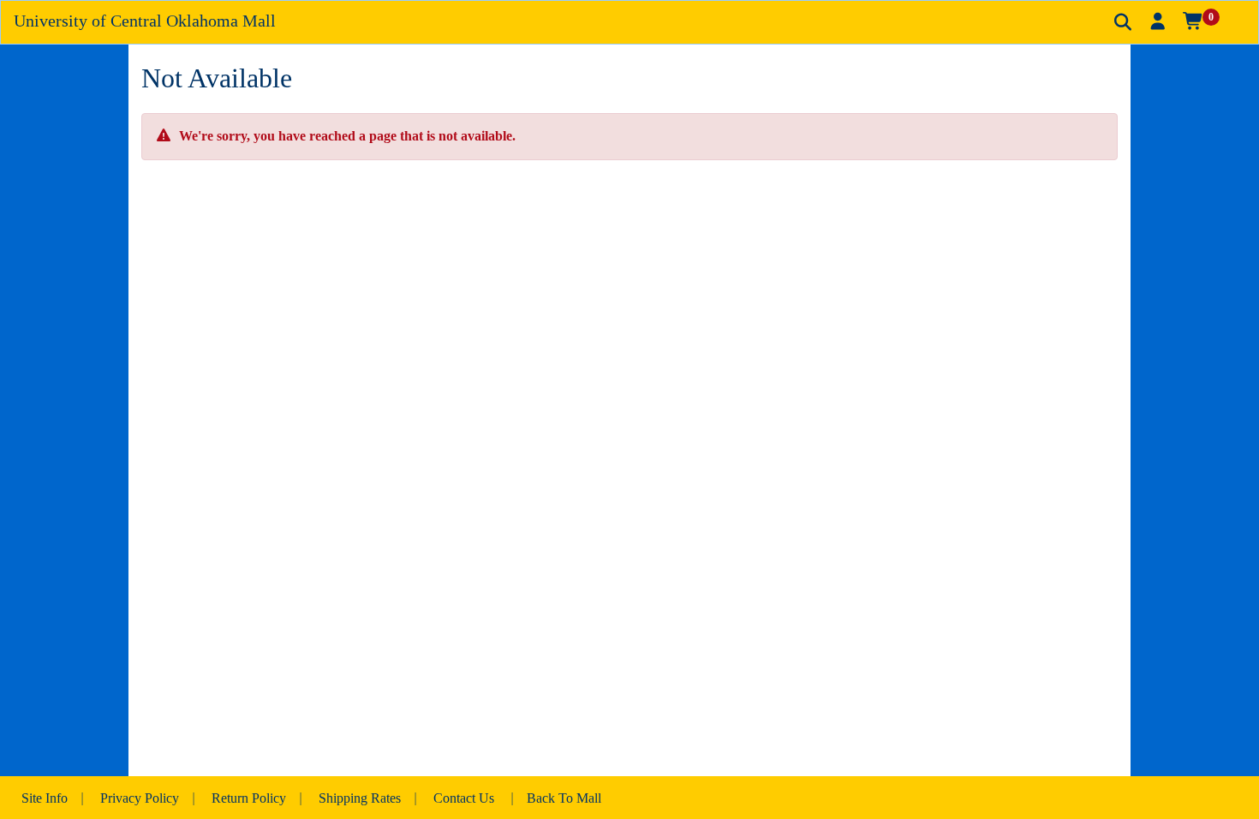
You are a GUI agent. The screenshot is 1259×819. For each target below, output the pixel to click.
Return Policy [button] (249, 798)
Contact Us (463, 798)
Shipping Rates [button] (360, 798)
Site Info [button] (44, 798)
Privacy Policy (139, 798)
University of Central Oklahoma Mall (145, 20)
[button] (1158, 21)
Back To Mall (564, 798)
